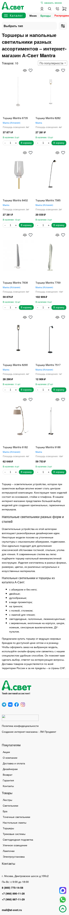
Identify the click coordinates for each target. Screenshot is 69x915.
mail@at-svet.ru (12, 910)
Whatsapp (62, 899)
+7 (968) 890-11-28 (13, 893)
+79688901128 (57, 9)
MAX (62, 890)
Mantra (11, 122)
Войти (42, 9)
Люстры (7, 800)
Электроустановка (14, 856)
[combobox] (52, 63)
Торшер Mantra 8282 (48, 118)
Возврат (7, 774)
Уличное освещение (15, 845)
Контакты (8, 786)
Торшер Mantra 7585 (48, 200)
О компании (10, 757)
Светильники (10, 805)
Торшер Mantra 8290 (15, 365)
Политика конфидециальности (20, 726)
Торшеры (8, 828)
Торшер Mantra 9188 (48, 447)
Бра (5, 811)
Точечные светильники (16, 817)
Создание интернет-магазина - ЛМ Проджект (29, 731)
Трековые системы (14, 834)
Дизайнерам (10, 769)
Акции (6, 752)
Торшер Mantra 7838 (15, 282)
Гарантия (8, 780)
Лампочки (9, 851)
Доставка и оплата (14, 763)
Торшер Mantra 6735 (15, 118)
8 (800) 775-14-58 (12, 887)
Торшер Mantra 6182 (15, 447)
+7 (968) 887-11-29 (13, 899)
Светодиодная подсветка (18, 839)
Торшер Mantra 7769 (48, 282)
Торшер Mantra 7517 (48, 365)
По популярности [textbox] (51, 63)
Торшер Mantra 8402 (15, 200)
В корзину (26, 143)
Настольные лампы (14, 822)
